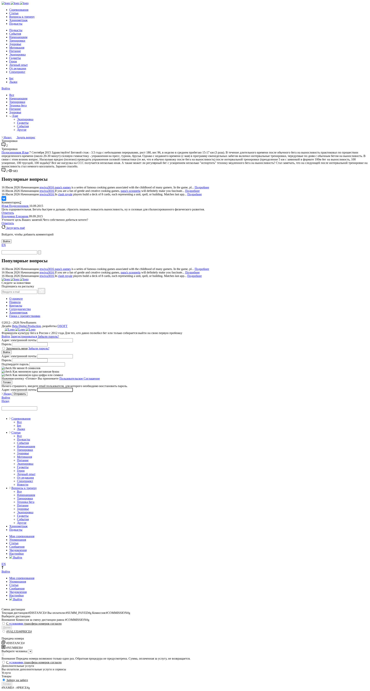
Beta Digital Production (26, 326)
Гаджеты (15, 58)
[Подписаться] (41, 291)
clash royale (65, 194)
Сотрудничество (20, 309)
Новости (22, 484)
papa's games (63, 187)
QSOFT (62, 326)
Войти (6, 88)
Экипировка (17, 54)
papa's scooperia (130, 190)
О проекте (16, 298)
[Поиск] (39, 252)
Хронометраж (18, 20)
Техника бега (18, 105)
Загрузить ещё (15, 227)
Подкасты (15, 23)
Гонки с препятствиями (24, 316)
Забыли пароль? (48, 336)
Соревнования (18, 9)
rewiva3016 (47, 187)
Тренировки (17, 40)
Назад (7, 137)
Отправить (20, 393)
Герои (13, 61)
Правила (15, 302)
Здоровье (15, 44)
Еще (15, 115)
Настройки (16, 553)
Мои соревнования (21, 536)
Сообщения (16, 546)
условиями (16, 623)
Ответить (8, 212)
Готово (7, 382)
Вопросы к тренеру (22, 16)
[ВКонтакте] (4, 198)
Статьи (13, 13)
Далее (6, 627)
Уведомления (18, 550)
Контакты (15, 305)
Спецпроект (17, 71)
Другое (21, 129)
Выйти (17, 557)
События (15, 33)
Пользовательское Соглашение (79, 378)
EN (4, 245)
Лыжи (13, 82)
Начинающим (18, 37)
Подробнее (202, 187)
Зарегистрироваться (24, 336)
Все (11, 95)
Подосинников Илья (15, 152)
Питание (15, 51)
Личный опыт (18, 65)
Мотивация (16, 47)
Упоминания (17, 539)
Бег (11, 78)
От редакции (17, 68)
